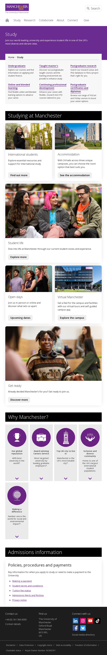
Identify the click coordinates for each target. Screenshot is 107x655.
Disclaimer (10, 645)
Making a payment (22, 581)
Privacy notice (19, 600)
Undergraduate (16, 65)
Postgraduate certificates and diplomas (79, 88)
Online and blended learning (19, 86)
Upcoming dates (19, 318)
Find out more (17, 176)
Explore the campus (71, 318)
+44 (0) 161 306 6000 (16, 619)
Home (7, 20)
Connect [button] (73, 20)
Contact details (13, 624)
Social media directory (83, 634)
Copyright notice (44, 645)
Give (86, 20)
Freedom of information (86, 645)
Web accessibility (63, 645)
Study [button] (17, 20)
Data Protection (26, 645)
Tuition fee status (21, 590)
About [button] (60, 20)
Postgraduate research (83, 65)
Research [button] (30, 20)
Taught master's (48, 65)
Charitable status (13, 650)
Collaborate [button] (46, 20)
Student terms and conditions (27, 585)
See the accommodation (75, 175)
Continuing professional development (52, 86)
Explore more (17, 257)
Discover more (18, 400)
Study (20, 57)
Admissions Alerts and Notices (28, 595)
